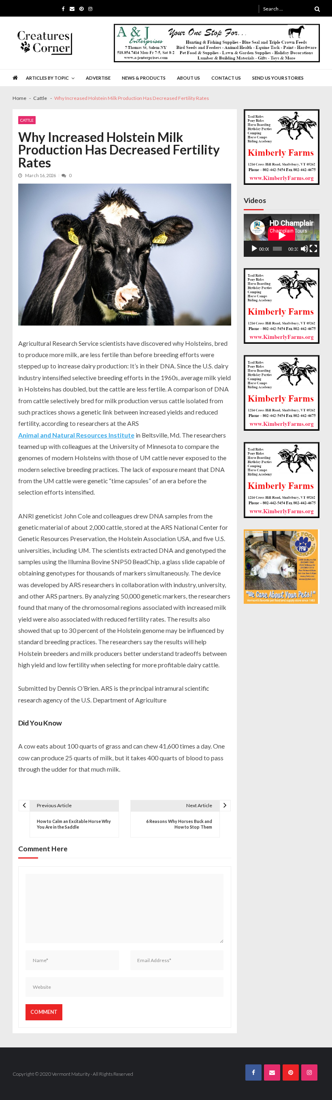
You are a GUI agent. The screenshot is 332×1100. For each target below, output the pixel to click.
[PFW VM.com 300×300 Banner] (281, 566)
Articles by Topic (47, 77)
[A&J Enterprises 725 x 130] (217, 43)
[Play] (254, 249)
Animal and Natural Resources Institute (76, 435)
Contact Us (226, 77)
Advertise (98, 77)
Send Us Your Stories (278, 77)
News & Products (144, 77)
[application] (281, 235)
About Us (188, 77)
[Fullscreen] (313, 249)
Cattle (27, 120)
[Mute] (304, 249)
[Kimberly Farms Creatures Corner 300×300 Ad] (281, 147)
